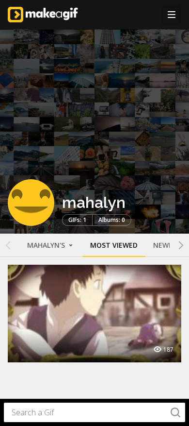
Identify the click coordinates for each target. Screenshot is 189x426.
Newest (167, 245)
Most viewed (114, 245)
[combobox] (94, 412)
